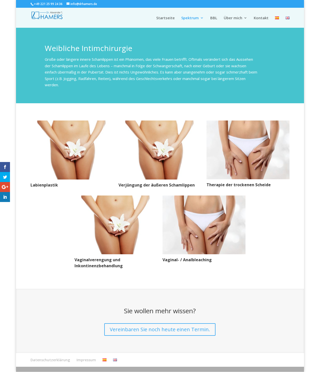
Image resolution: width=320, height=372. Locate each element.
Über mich (233, 18)
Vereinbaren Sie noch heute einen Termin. (160, 329)
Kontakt (261, 18)
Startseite (165, 18)
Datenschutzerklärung (50, 360)
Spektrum (190, 18)
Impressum (86, 360)
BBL (213, 18)
